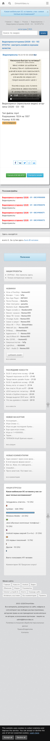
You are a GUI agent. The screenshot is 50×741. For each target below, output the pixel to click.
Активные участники (12, 595)
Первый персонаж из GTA (17, 376)
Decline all (21, 737)
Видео (33, 584)
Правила (42, 595)
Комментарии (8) (13, 564)
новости (23, 370)
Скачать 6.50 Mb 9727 (16, 175)
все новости (11, 406)
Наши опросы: (13, 488)
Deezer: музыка (12, 313)
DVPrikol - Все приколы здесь (20, 275)
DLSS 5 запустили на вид (16, 373)
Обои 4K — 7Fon (13, 325)
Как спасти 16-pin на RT (16, 388)
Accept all (8, 737)
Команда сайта (34, 592)
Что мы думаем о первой (17, 400)
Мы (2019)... (11, 339)
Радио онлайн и (13, 310)
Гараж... (9, 435)
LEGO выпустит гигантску (17, 391)
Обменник (7, 588)
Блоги (23, 592)
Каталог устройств (11, 592)
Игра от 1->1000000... (15, 432)
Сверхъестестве (13, 342)
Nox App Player (12, 298)
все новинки (11, 359)
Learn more (34, 733)
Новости (16, 584)
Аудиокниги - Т (12, 333)
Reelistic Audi (11, 307)
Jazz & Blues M (12, 336)
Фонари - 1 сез (12, 295)
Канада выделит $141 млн (17, 397)
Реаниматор (27, 588)
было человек (31, 240)
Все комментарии (29, 595)
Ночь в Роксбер (13, 292)
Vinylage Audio (12, 319)
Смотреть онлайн (35, 175)
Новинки (10, 288)
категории (22, 29)
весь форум (10, 445)
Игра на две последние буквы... (20, 426)
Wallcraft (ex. (11, 328)
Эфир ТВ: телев (12, 316)
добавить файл (15, 355)
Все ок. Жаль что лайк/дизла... (19, 465)
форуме (20, 417)
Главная (7, 584)
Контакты (25, 632)
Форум (17, 588)
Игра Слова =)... (13, 424)
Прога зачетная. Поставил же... (19, 471)
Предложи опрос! (29, 564)
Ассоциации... (12, 421)
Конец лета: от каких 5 (16, 385)
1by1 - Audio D (12, 348)
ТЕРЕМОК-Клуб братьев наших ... (20, 438)
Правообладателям (25, 629)
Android (25, 584)
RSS (30, 29)
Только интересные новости (19, 278)
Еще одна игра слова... (16, 429)
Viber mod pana (12, 304)
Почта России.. (12, 301)
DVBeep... (10, 330)
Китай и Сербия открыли (17, 394)
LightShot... (11, 345)
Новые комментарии (17, 455)
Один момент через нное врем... (20, 459)
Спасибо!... (11, 468)
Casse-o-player (12, 322)
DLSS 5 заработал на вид (16, 382)
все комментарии (13, 477)
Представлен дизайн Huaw (17, 379)
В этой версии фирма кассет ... (19, 462)
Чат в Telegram (9, 123)
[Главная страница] (3, 3)
